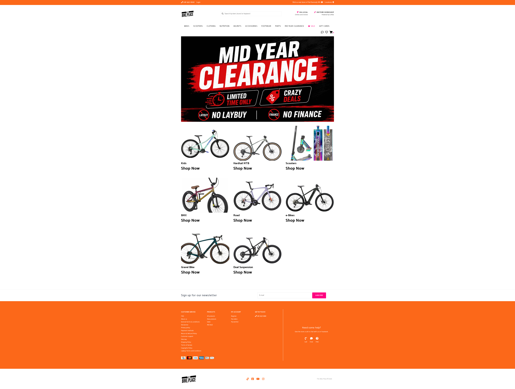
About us (184, 319)
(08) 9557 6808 (261, 316)
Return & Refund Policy (189, 333)
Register (234, 316)
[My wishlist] (326, 32)
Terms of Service (186, 345)
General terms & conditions (190, 322)
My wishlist (234, 322)
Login (198, 2)
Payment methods (187, 330)
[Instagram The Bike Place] (263, 379)
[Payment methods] (184, 358)
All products (211, 316)
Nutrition (224, 26)
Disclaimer (184, 325)
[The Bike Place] (198, 13)
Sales (209, 322)
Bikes (186, 26)
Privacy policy (185, 327)
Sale (312, 26)
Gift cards (324, 26)
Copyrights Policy (186, 348)
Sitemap (184, 339)
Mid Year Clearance (294, 26)
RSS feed (210, 325)
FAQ (182, 316)
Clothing (211, 26)
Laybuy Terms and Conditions (191, 351)
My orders (234, 319)
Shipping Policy (186, 342)
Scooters (198, 26)
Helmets (237, 26)
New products (211, 319)
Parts (278, 26)
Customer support (187, 336)
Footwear (266, 26)
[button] (322, 32)
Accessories (251, 26)
